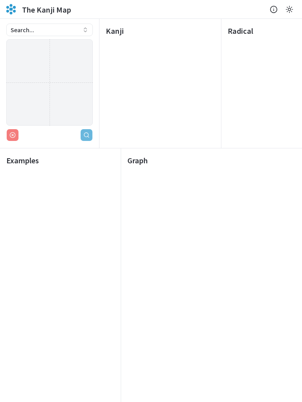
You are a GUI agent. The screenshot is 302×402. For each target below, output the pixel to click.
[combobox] (49, 30)
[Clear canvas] (12, 135)
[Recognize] (86, 135)
